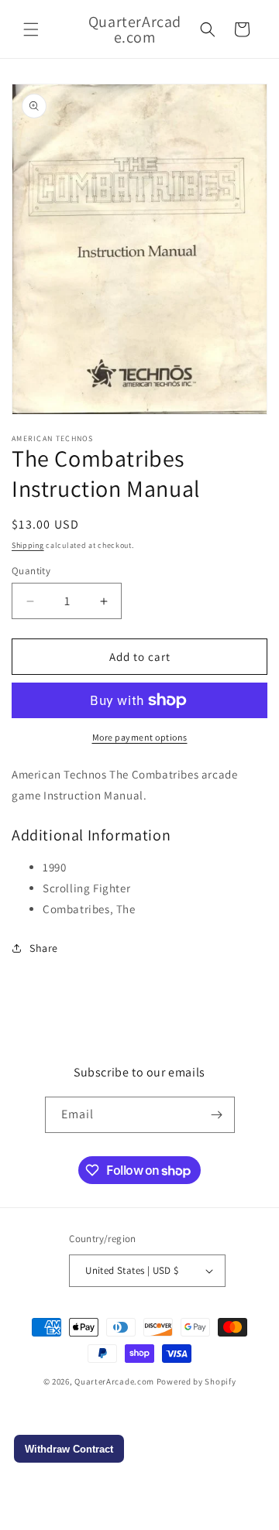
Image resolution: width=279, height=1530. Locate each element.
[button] (31, 29)
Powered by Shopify (196, 1381)
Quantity (31, 570)
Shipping (28, 545)
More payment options (140, 737)
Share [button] (43, 948)
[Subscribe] (217, 1115)
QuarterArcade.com (114, 1381)
